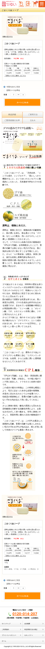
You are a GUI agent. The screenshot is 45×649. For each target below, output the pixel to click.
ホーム (4, 641)
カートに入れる (22, 102)
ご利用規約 (5, 629)
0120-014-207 (24, 613)
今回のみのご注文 (13, 87)
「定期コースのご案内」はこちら (15, 75)
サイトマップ (6, 624)
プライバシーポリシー (9, 635)
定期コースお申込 (13, 90)
